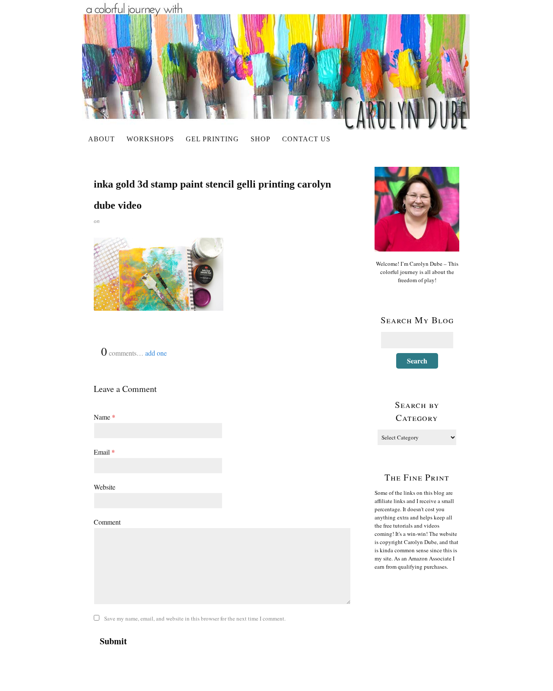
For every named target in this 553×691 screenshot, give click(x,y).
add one (156, 352)
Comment (107, 521)
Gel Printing (212, 139)
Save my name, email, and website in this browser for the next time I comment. (195, 618)
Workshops (150, 139)
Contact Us (306, 139)
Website (104, 486)
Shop (260, 139)
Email (104, 451)
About (101, 139)
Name (104, 416)
